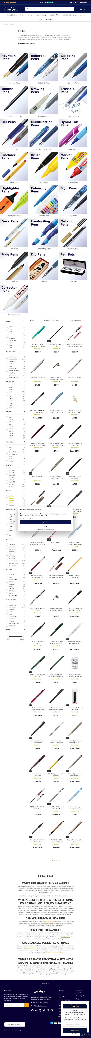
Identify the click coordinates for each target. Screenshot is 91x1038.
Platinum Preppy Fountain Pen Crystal (56, 741)
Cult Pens (10, 1030)
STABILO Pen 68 (56, 542)
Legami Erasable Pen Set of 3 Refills (75, 708)
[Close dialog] (87, 1003)
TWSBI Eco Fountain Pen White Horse (37, 808)
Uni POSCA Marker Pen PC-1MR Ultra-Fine (75, 609)
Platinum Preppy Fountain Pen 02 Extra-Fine (75, 808)
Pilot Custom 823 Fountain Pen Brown (56, 841)
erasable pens (32, 948)
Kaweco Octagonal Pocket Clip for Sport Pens (74, 411)
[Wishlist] (81, 9)
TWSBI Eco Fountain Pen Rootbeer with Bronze (56, 576)
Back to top (45, 983)
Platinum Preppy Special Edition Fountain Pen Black (56, 444)
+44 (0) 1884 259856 (42, 1002)
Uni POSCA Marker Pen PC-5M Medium (37, 411)
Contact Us (61, 997)
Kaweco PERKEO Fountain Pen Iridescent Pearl (74, 543)
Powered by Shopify (16, 1030)
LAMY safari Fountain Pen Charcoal (37, 741)
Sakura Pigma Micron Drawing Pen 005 (74, 741)
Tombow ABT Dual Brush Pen (56, 345)
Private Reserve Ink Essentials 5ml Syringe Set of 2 (75, 676)
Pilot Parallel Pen (37, 476)
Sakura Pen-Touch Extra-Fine (74, 841)
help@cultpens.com (41, 1006)
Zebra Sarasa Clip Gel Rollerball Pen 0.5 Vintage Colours (37, 576)
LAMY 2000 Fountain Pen (37, 642)
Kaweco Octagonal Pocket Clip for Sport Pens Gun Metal (56, 609)
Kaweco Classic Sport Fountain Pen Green (56, 642)
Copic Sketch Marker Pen (38, 377)
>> (59, 860)
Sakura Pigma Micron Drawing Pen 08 (74, 775)
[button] (86, 9)
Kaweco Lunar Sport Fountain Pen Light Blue (37, 543)
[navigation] (17, 479)
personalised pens (49, 921)
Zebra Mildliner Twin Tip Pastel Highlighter (74, 642)
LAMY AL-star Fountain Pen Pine (37, 675)
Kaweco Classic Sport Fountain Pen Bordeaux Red (37, 444)
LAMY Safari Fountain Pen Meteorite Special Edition (56, 709)
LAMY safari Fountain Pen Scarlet (37, 775)
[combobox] (49, 9)
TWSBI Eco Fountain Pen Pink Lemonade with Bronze (74, 345)
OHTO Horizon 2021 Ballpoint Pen (75, 477)
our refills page (65, 937)
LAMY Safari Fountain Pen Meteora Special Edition (74, 510)
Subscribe (75, 1030)
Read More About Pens (26, 43)
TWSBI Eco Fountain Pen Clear (37, 609)
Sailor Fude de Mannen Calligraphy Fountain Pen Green (56, 676)
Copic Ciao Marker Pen (75, 377)
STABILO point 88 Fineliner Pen (74, 576)
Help (72, 2)
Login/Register (81, 2)
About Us (61, 991)
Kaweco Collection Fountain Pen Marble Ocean (37, 345)
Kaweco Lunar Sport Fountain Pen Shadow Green (56, 477)
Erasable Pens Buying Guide (54, 952)
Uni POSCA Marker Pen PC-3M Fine (75, 444)
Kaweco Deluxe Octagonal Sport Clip (56, 378)
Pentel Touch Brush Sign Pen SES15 (37, 841)
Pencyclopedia (80, 996)
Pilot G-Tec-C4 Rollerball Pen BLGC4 (56, 808)
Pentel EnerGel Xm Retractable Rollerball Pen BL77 (37, 709)
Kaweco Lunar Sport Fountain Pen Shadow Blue (56, 411)
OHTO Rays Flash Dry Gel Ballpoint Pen (56, 775)
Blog (77, 999)
